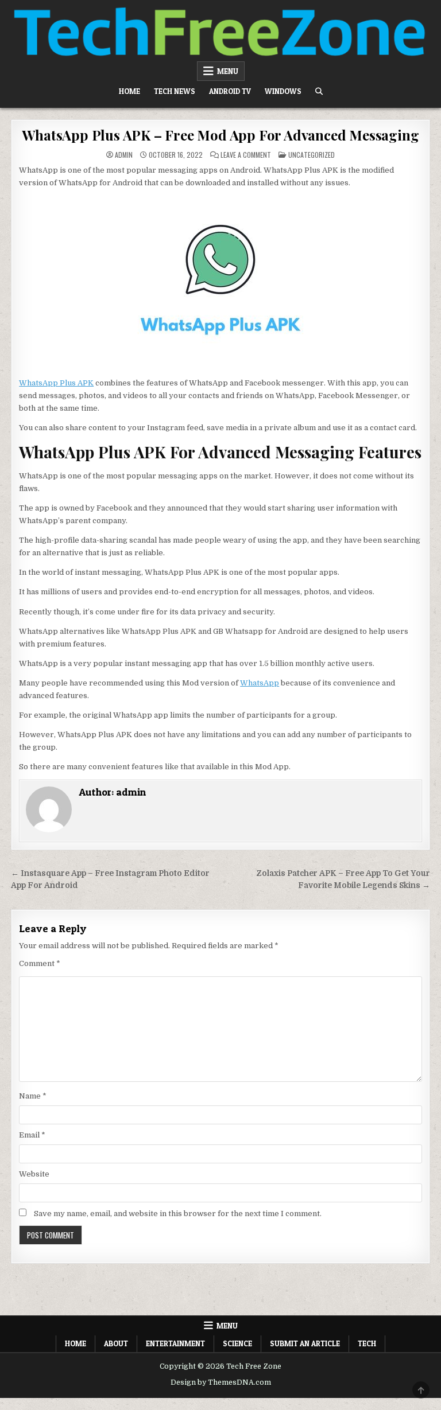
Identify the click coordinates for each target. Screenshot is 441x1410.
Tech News (174, 91)
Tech (367, 1343)
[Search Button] (319, 91)
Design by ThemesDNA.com (221, 1382)
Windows (283, 91)
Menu (227, 71)
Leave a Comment (245, 154)
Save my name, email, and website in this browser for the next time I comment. (178, 1213)
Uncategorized (311, 154)
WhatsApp (259, 683)
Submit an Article (305, 1343)
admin (124, 154)
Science (237, 1343)
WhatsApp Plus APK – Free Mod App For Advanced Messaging (220, 135)
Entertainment (175, 1343)
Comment (39, 963)
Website (34, 1174)
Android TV (230, 91)
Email (32, 1135)
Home (129, 91)
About (116, 1343)
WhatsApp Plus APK (56, 383)
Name (33, 1096)
